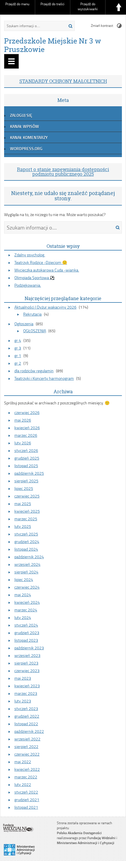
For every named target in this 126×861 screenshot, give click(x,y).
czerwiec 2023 (27, 670)
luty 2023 (22, 701)
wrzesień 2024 (27, 564)
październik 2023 (29, 647)
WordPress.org (26, 148)
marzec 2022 (25, 777)
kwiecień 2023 (27, 685)
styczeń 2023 (26, 708)
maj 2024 (22, 594)
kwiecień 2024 (27, 602)
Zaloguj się (21, 115)
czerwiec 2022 (27, 754)
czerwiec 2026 (27, 412)
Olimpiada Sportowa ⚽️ (34, 277)
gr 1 (17, 355)
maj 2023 (22, 678)
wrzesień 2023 (27, 655)
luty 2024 (22, 617)
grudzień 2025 (26, 458)
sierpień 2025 (26, 480)
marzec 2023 (25, 693)
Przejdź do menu (17, 3)
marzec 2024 (25, 610)
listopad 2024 (26, 549)
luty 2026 (22, 443)
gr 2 (17, 363)
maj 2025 (22, 503)
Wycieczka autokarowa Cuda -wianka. (46, 270)
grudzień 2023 (26, 632)
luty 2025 (22, 526)
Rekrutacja (32, 314)
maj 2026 (22, 420)
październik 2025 (29, 473)
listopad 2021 (26, 807)
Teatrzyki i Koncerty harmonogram (44, 378)
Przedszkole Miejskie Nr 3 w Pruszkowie (52, 45)
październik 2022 (29, 731)
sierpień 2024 (26, 572)
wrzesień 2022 (27, 739)
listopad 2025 (26, 465)
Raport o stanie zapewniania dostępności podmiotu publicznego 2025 (63, 171)
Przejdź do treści (52, 3)
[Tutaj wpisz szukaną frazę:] (32, 26)
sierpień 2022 (26, 746)
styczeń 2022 (26, 792)
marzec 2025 (25, 518)
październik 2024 (29, 556)
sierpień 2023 (26, 663)
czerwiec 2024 (27, 587)
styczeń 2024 (26, 625)
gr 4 (17, 340)
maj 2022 (22, 761)
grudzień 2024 (26, 541)
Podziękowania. (27, 285)
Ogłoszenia (23, 323)
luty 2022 (22, 784)
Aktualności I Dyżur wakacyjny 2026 (45, 307)
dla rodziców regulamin (34, 370)
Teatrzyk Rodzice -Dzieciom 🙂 (40, 262)
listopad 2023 (26, 640)
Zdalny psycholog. (29, 255)
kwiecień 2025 (27, 511)
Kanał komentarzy (29, 137)
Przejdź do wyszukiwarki (88, 6)
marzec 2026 (25, 435)
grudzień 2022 (26, 716)
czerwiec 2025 (27, 496)
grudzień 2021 (26, 799)
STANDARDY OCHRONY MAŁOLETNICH (63, 81)
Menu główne (11, 61)
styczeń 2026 (26, 450)
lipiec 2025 (23, 488)
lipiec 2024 (23, 579)
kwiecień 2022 (27, 769)
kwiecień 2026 (27, 427)
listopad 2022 (26, 723)
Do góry (118, 7)
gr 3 (17, 348)
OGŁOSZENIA (34, 330)
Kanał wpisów (24, 126)
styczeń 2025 (26, 534)
